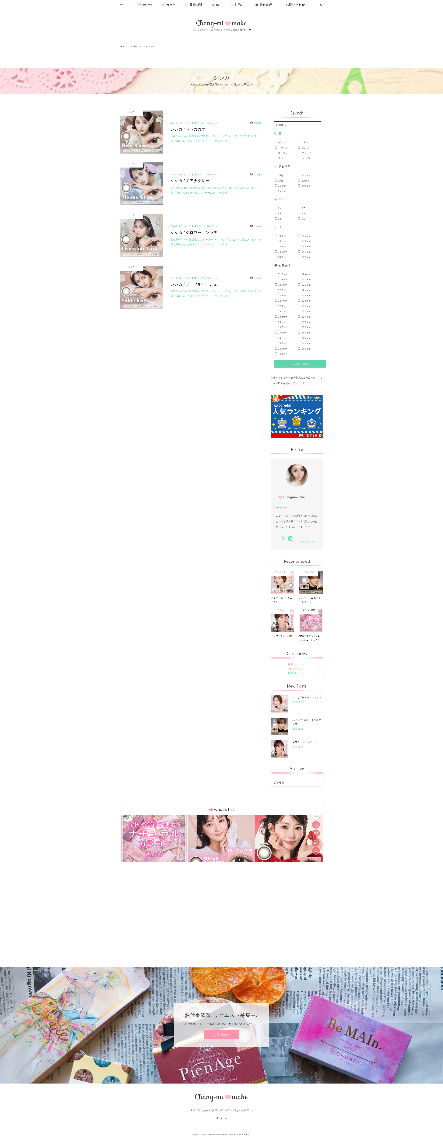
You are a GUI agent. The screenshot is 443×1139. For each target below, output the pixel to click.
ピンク (305, 147)
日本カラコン (298, 664)
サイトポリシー (244, 1134)
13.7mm (282, 327)
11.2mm (282, 274)
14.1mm (282, 241)
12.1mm (282, 284)
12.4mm (306, 290)
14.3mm (282, 246)
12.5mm (282, 295)
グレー (305, 142)
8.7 (303, 213)
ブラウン (282, 153)
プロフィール (307, 541)
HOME (147, 5)
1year (280, 180)
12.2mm (306, 284)
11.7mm (305, 274)
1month (305, 175)
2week (305, 180)
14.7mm (306, 251)
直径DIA (240, 5)
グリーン (282, 142)
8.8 (279, 218)
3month (281, 185)
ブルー (281, 158)
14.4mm (306, 246)
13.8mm (282, 236)
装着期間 (195, 5)
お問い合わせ (295, 5)
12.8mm (306, 300)
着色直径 (266, 5)
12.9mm (282, 306)
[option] (154, 838)
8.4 (279, 208)
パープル (282, 147)
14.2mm (306, 241)
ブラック (306, 153)
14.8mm (282, 257)
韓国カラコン (298, 673)
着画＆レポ (298, 669)
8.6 (279, 213)
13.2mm (306, 311)
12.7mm (282, 300)
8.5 (303, 208)
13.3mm (282, 316)
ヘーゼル (306, 158)
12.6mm (306, 295)
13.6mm (306, 322)
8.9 (303, 218)
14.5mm (282, 251)
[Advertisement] (221, 920)
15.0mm (306, 257)
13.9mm (282, 332)
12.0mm (306, 279)
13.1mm (282, 311)
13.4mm (306, 316)
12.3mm (282, 290)
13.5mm (282, 322)
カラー (170, 5)
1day (280, 175)
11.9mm (282, 279)
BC (218, 5)
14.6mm (306, 348)
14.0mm (306, 236)
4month (305, 185)
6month (281, 191)
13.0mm (306, 306)
